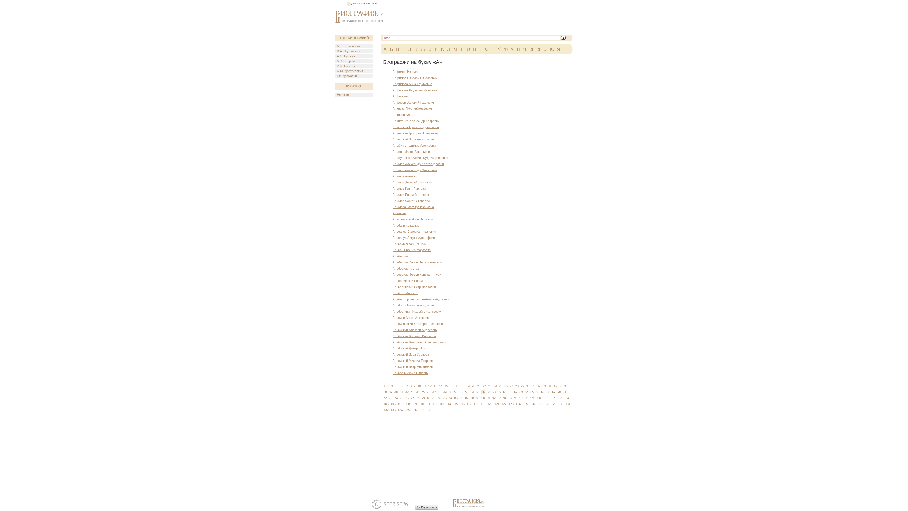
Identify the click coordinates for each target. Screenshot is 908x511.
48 (439, 392)
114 (448, 404)
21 (478, 386)
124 (518, 404)
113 (441, 404)
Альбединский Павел (408, 281)
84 (450, 398)
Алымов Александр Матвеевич (415, 170)
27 (511, 386)
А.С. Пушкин (346, 56)
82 (439, 398)
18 (462, 386)
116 (462, 404)
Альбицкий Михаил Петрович (413, 361)
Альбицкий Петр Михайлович (413, 367)
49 (445, 392)
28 (517, 386)
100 (538, 398)
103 (559, 398)
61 (510, 392)
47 (434, 392)
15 (446, 386)
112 (434, 404)
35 (555, 386)
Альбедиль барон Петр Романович (417, 262)
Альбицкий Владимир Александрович (420, 342)
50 (450, 392)
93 (499, 398)
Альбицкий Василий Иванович (414, 336)
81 (434, 398)
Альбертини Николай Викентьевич (417, 311)
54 (472, 392)
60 (504, 392)
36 (560, 386)
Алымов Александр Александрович (418, 164)
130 (560, 404)
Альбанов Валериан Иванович (414, 231)
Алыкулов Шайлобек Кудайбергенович (420, 158)
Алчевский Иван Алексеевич (413, 139)
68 (548, 392)
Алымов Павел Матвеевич (412, 195)
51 (456, 392)
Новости (343, 94)
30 (527, 386)
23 (489, 386)
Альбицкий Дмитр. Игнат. (410, 348)
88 (472, 398)
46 (428, 392)
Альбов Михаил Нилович (410, 373)
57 (488, 392)
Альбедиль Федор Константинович (418, 274)
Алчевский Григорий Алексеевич (416, 133)
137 (421, 410)
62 (515, 392)
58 (494, 392)
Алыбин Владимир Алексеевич (415, 145)
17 (457, 386)
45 (423, 392)
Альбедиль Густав (406, 268)
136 (414, 410)
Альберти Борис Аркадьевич (413, 305)
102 (552, 398)
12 (430, 386)
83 (445, 398)
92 (494, 398)
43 (412, 392)
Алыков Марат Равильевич (412, 151)
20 (473, 386)
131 (567, 404)
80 (428, 398)
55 (477, 392)
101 (545, 398)
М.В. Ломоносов (348, 46)
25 (500, 386)
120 (489, 404)
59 (499, 392)
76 (407, 398)
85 (456, 398)
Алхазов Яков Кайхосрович (412, 108)
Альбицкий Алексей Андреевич (415, 330)
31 (533, 386)
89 (477, 398)
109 (414, 404)
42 (407, 392)
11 (424, 386)
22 (484, 386)
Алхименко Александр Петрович (416, 121)
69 (553, 392)
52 (461, 392)
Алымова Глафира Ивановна (413, 207)
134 (400, 410)
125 (525, 404)
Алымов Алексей (405, 176)
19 (468, 386)
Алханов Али (402, 115)
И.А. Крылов (346, 66)
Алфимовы (400, 96)
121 (496, 404)
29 (522, 386)
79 (423, 398)
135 (407, 410)
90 (483, 398)
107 (400, 404)
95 (510, 398)
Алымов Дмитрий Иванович (412, 182)
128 (546, 404)
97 (521, 398)
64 (526, 392)
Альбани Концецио (406, 225)
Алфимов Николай (406, 72)
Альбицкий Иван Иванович (412, 354)
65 (532, 392)
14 (440, 386)
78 (417, 398)
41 (401, 392)
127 (539, 404)
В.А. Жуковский (348, 51)
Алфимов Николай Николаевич (415, 78)
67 (543, 392)
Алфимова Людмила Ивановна (415, 90)
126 (532, 404)
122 (504, 404)
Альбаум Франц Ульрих (409, 244)
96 (515, 398)
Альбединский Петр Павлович (414, 287)
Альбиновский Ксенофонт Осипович (419, 324)
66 (537, 392)
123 (511, 404)
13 (435, 386)
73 (390, 398)
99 (532, 398)
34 (549, 386)
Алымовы (399, 213)
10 (419, 386)
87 (466, 398)
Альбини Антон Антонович (411, 317)
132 (386, 410)
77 (412, 398)
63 (521, 392)
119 (482, 404)
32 (538, 386)
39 (390, 392)
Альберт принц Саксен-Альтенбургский (421, 299)
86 (461, 398)
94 (504, 398)
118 (476, 404)
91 (488, 398)
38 (385, 392)
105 (386, 404)
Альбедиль (401, 256)
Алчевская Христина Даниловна (416, 127)
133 (393, 410)
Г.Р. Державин (347, 76)
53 (466, 392)
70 (559, 392)
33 (544, 386)
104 (566, 398)
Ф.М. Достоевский (350, 71)
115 (455, 404)
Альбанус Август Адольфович (415, 238)
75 (401, 398)
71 (564, 392)
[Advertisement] (487, 12)
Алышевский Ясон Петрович (413, 219)
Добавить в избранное (364, 3)
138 (428, 410)
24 (495, 386)
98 (526, 398)
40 (396, 392)
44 (417, 392)
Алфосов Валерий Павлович (413, 102)
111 (428, 404)
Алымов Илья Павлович (410, 188)
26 (506, 386)
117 (469, 404)
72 (385, 398)
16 (451, 386)
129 (553, 404)
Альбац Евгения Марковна (412, 250)
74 (396, 398)
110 (421, 404)
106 (393, 404)
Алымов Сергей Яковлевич (412, 201)
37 (566, 386)
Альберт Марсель (405, 293)
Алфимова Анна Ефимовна (412, 84)
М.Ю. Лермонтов (349, 61)
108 (407, 404)
